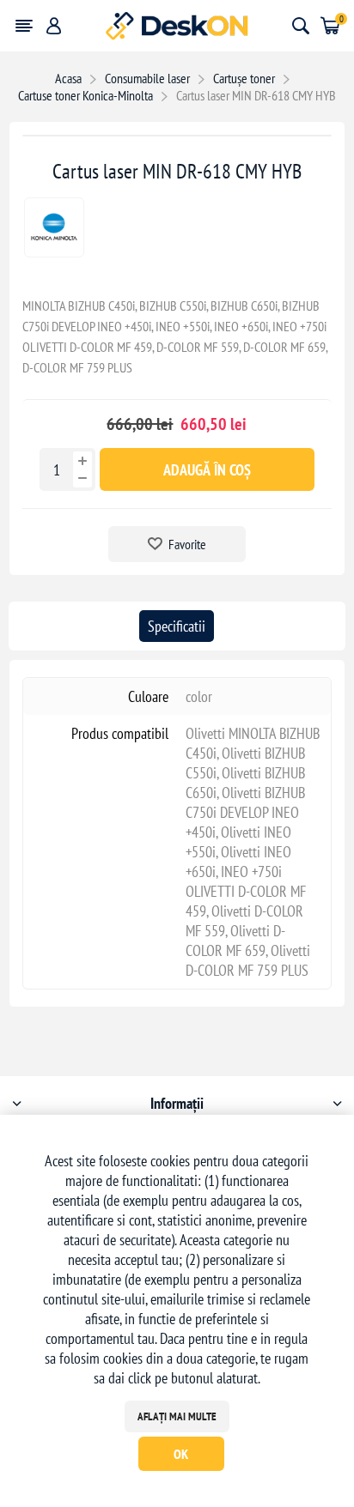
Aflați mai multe (177, 1416)
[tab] (176, 626)
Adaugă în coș (207, 470)
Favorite (187, 544)
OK (181, 1453)
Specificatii (176, 626)
